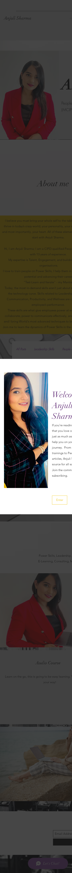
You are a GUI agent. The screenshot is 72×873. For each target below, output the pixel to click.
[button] (59, 500)
